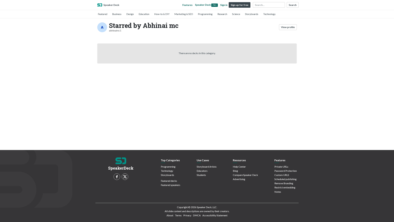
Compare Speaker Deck (245, 174)
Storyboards (251, 13)
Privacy (187, 215)
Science (236, 13)
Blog (235, 170)
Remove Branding (283, 183)
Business (116, 13)
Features (187, 4)
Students (201, 174)
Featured (102, 13)
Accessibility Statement (214, 215)
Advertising (239, 179)
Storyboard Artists (207, 166)
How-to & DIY (161, 13)
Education (144, 13)
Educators (202, 170)
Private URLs (281, 166)
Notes (277, 191)
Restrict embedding (284, 187)
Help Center (239, 166)
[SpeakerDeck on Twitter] (125, 176)
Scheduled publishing (285, 179)
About (170, 215)
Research (222, 13)
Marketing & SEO (183, 13)
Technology (269, 13)
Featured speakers (170, 184)
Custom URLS (281, 174)
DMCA (197, 215)
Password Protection (285, 170)
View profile (288, 27)
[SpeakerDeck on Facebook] (117, 176)
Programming (205, 13)
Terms (178, 215)
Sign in (223, 4)
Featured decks (169, 180)
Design (130, 13)
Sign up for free (239, 4)
